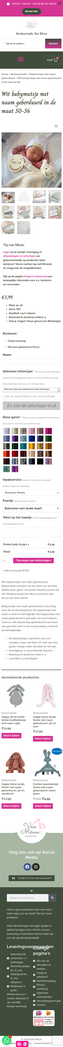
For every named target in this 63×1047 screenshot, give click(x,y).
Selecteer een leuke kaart (23, 508)
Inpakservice (27, 482)
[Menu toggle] (21, 59)
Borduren (11, 333)
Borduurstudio (19, 74)
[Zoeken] (52, 898)
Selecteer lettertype (31, 377)
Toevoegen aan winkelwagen (33, 560)
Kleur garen (31, 420)
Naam (7, 355)
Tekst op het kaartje (30, 520)
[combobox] (23, 43)
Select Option (11, 735)
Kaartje (19, 500)
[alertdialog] (31, 8)
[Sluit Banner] (59, 3)
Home (5, 74)
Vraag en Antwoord (35, 276)
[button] (56, 126)
